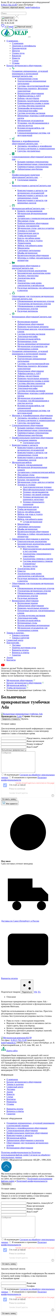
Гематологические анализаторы (32, 270)
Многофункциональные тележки (38, 489)
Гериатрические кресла (28, 233)
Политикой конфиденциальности (31, 1181)
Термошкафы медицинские (30, 108)
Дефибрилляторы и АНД (29, 96)
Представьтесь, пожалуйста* (40, 738)
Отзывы (15, 63)
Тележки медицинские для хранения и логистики (35, 498)
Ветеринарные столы (27, 341)
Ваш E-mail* (32, 747)
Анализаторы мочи (26, 278)
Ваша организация (35, 741)
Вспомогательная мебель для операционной (30, 129)
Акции (10, 657)
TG (39, 992)
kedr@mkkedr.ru (32, 7)
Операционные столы (27, 78)
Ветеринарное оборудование (25, 317)
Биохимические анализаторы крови (34, 273)
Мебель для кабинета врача (30, 245)
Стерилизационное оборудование (27, 157)
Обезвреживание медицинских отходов (35, 301)
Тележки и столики (26, 231)
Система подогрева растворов (31, 334)
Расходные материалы (27, 311)
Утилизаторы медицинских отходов (34, 303)
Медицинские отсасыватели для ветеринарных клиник (32, 347)
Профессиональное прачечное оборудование (32, 438)
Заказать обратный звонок (13, 7)
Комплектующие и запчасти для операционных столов (32, 196)
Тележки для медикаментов (35, 492)
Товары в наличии (15, 633)
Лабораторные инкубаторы (30, 169)
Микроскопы (23, 248)
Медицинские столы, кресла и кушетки (35, 228)
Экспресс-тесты (30, 566)
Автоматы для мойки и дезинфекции (34, 146)
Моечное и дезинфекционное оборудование (32, 415)
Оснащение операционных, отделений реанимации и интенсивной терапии (30, 73)
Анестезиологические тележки (37, 487)
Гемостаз (21, 280)
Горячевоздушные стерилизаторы (33, 166)
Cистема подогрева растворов (31, 113)
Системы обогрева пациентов (31, 106)
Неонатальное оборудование (30, 93)
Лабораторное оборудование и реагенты (30, 539)
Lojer (19, 716)
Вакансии (16, 55)
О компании (12, 41)
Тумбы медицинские (27, 235)
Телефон (31, 1286)
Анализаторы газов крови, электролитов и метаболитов (30, 284)
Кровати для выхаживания (29, 211)
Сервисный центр (15, 640)
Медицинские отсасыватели (30, 120)
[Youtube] (3, 666)
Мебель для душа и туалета (30, 240)
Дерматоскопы (24, 243)
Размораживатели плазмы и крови (33, 103)
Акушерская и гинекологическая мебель (36, 218)
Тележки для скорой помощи (36, 494)
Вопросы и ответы (20, 652)
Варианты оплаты (20, 650)
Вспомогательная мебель (29, 339)
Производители (19, 48)
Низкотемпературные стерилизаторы (34, 164)
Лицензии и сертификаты (24, 46)
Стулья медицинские (32, 521)
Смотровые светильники (29, 250)
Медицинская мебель (22, 208)
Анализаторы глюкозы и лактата (38, 559)
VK (35, 992)
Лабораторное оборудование (30, 324)
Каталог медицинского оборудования (24, 65)
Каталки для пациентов (28, 226)
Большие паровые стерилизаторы (32, 162)
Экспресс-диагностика (27, 275)
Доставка (16, 645)
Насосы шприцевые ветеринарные (33, 344)
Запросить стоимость (11, 719)
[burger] (29, 36)
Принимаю (6, 1184)
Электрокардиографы (27, 110)
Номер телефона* (35, 744)
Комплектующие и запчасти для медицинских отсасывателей (32, 191)
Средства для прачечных (28, 151)
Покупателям (13, 642)
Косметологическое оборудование (33, 255)
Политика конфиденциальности (16, 1152)
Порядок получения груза (24, 647)
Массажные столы (25, 221)
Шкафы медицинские (27, 253)
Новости (16, 58)
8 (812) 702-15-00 (9, 5)
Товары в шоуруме (20, 638)
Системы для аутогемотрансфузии (33, 86)
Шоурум (16, 51)
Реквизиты (12, 1101)
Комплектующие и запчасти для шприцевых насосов (32, 201)
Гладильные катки (31, 442)
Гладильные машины (27, 180)
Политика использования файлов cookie (21, 1153)
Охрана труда (18, 53)
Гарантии (16, 655)
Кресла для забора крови (28, 238)
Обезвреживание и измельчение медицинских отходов (32, 307)
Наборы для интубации (28, 98)
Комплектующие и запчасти (25, 185)
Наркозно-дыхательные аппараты (33, 101)
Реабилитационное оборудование (33, 223)
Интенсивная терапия (27, 321)
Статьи (15, 60)
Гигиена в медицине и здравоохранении (36, 148)
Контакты (11, 660)
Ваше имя (31, 1283)
